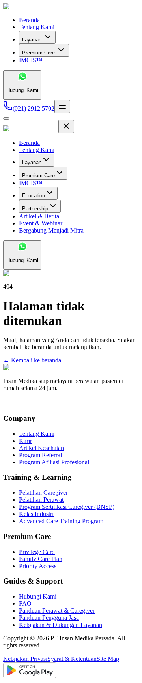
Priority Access (37, 566)
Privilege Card (37, 551)
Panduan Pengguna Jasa (49, 617)
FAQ (25, 603)
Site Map (108, 658)
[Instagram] (13, 403)
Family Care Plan (40, 558)
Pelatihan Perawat (41, 499)
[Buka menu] (62, 106)
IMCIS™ (31, 60)
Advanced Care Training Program (61, 521)
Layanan (31, 40)
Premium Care (38, 53)
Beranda (29, 20)
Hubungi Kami (37, 596)
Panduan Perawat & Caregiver (57, 610)
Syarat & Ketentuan (72, 658)
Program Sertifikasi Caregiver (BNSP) (66, 506)
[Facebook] (6, 403)
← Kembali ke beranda (32, 360)
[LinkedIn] (20, 403)
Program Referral (40, 455)
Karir (25, 440)
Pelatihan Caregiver (43, 492)
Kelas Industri (36, 513)
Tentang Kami (36, 27)
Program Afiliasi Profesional (54, 462)
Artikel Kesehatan (41, 448)
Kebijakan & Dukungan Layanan (60, 624)
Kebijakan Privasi (25, 658)
